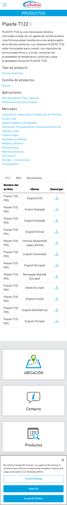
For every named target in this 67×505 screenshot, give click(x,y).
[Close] (63, 460)
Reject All (33, 489)
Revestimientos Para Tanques (20, 102)
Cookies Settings (33, 479)
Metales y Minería (12, 143)
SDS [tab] (18, 178)
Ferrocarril (8, 156)
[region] (33, 480)
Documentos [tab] (34, 178)
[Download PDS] (57, 198)
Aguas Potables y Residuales (19, 123)
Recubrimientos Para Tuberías (20, 98)
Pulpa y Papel (10, 135)
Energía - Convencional (16, 160)
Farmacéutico (10, 164)
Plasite (6, 85)
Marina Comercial (13, 152)
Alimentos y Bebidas (14, 139)
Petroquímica (10, 147)
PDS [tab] (7, 178)
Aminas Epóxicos (12, 73)
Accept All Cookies (33, 498)
